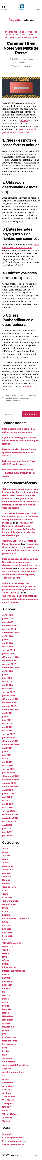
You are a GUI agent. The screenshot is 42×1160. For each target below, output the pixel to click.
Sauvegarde (8, 1061)
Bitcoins (6, 883)
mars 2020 (8, 807)
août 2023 (7, 671)
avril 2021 (7, 762)
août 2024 (7, 636)
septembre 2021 (10, 744)
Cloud (5, 890)
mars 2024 (7, 646)
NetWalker (7, 1016)
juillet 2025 (8, 618)
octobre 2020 (9, 783)
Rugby (5, 1051)
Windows (7, 1117)
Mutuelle (6, 1009)
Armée (5, 862)
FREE (4, 939)
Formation (7, 936)
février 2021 (8, 769)
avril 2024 (7, 643)
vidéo (5, 1110)
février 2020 (8, 811)
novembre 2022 (10, 702)
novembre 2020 (10, 779)
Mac (4, 992)
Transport (7, 1103)
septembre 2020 (10, 786)
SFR (4, 1075)
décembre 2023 (10, 657)
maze (5, 1002)
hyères (5, 964)
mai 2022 (7, 723)
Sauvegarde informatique (15, 1065)
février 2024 (8, 650)
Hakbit (5, 953)
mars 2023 (7, 688)
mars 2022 (7, 730)
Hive (4, 957)
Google (6, 950)
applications (11, 395)
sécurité (24, 120)
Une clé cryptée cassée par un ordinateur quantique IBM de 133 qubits (18, 472)
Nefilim (5, 1013)
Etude (5, 922)
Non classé (7, 1020)
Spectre (6, 1089)
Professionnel (28, 35)
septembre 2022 (10, 709)
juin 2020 (7, 797)
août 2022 (7, 713)
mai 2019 (7, 832)
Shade (5, 1079)
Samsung (7, 1058)
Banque (6, 880)
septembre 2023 (10, 667)
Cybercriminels (13, 32)
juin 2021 (6, 755)
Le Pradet (7, 985)
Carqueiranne (9, 887)
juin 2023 (7, 678)
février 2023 (8, 692)
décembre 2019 (10, 814)
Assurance (7, 869)
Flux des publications (12, 1137)
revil (4, 1048)
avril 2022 (7, 727)
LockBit (6, 988)
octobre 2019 (9, 821)
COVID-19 (7, 897)
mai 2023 (7, 681)
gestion (9, 398)
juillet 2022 (8, 716)
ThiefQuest (8, 1100)
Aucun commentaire (22, 66)
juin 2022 (7, 720)
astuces (19, 395)
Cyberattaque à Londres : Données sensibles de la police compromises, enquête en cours (20, 599)
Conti (5, 894)
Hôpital (6, 960)
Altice (5, 852)
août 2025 (7, 615)
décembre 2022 (10, 699)
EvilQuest (7, 932)
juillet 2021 (7, 751)
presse (5, 1030)
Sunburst (7, 1093)
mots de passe (19, 398)
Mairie (5, 999)
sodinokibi (7, 1082)
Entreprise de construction (15, 918)
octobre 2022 (9, 706)
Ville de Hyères (10, 1114)
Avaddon (6, 876)
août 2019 (7, 825)
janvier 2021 (8, 772)
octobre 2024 (9, 629)
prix (4, 1034)
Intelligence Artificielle (13, 971)
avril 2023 (7, 685)
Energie (6, 915)
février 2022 (8, 734)
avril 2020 (7, 804)
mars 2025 (7, 622)
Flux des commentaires (14, 1141)
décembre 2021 (10, 741)
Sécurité (9, 37)
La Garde (7, 978)
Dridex (5, 908)
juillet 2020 (8, 793)
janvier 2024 (8, 653)
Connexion (7, 1134)
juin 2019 (7, 828)
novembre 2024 (10, 625)
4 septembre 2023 (22, 63)
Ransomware (9, 1044)
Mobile (5, 1006)
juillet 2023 (8, 674)
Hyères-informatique (24, 59)
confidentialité (30, 395)
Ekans (5, 911)
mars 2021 (7, 765)
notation (29, 398)
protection (28, 386)
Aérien (5, 848)
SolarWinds (8, 1086)
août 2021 (7, 748)
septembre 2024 (10, 632)
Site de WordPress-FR (13, 1144)
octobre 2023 (9, 664)
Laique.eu (14, 1155)
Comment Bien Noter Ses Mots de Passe (21, 48)
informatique (13, 35)
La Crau (6, 974)
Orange (6, 1023)
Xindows (6, 1121)
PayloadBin (8, 1027)
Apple (5, 859)
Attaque (6, 873)
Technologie (8, 1096)
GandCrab (7, 946)
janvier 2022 (8, 737)
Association (8, 866)
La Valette (7, 981)
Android (6, 855)
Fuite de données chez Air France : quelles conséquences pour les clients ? (19, 452)
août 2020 (7, 790)
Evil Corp (7, 929)
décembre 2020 (10, 776)
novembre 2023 (10, 660)
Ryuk (4, 1054)
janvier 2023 (8, 695)
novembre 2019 (10, 818)
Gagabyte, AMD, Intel (12, 943)
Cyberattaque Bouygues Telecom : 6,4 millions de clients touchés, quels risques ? (20, 440)
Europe (6, 925)
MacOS (6, 995)
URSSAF (6, 1107)
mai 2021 (7, 758)
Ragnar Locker (9, 1041)
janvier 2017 (8, 835)
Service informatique (26, 37)
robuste (9, 400)
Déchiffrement (29, 32)
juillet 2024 (8, 639)
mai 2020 (7, 800)
